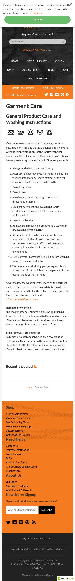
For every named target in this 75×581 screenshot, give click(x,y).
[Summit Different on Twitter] (46, 95)
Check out (46, 50)
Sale (66, 70)
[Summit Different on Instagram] (57, 95)
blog (51, 70)
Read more (36, 13)
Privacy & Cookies (43, 549)
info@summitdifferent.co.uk (22, 299)
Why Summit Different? (19, 490)
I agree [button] (37, 19)
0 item (31, 50)
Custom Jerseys (14, 430)
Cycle (59, 61)
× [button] (70, 4)
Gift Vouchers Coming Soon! (21, 466)
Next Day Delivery (53, 88)
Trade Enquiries (14, 454)
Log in (25, 34)
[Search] (63, 42)
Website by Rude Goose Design (37, 575)
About (58, 549)
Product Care (13, 471)
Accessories (30, 70)
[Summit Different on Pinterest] (62, 95)
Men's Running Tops (17, 422)
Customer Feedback (17, 486)
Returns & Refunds (16, 462)
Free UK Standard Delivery (21, 95)
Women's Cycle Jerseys (18, 418)
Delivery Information (17, 450)
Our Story (11, 482)
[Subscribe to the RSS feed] (35, 367)
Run (9, 70)
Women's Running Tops (19, 426)
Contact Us (12, 446)
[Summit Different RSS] (68, 95)
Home (14, 61)
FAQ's (9, 458)
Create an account (42, 34)
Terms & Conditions (21, 549)
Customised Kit (37, 78)
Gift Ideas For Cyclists (18, 435)
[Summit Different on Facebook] (51, 95)
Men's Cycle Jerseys (17, 414)
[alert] (37, 13)
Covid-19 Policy (37, 61)
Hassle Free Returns (23, 88)
